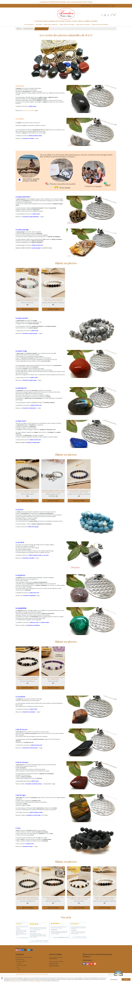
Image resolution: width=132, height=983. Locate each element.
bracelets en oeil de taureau (34, 784)
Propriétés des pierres (28, 28)
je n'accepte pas (113, 979)
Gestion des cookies (53, 963)
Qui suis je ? (19, 963)
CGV (18, 967)
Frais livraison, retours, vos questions (24, 957)
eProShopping (45, 974)
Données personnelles (22, 965)
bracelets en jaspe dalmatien (31, 216)
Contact (113, 5)
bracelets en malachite (33, 625)
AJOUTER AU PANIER (27, 309)
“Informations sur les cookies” (15, 980)
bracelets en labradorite (29, 408)
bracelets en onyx (28, 846)
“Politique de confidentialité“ (35, 980)
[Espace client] (108, 15)
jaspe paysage (36, 248)
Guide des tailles (20, 959)
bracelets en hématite (28, 110)
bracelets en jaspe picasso (30, 333)
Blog (20, 28)
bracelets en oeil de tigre (34, 815)
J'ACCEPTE (126, 979)
